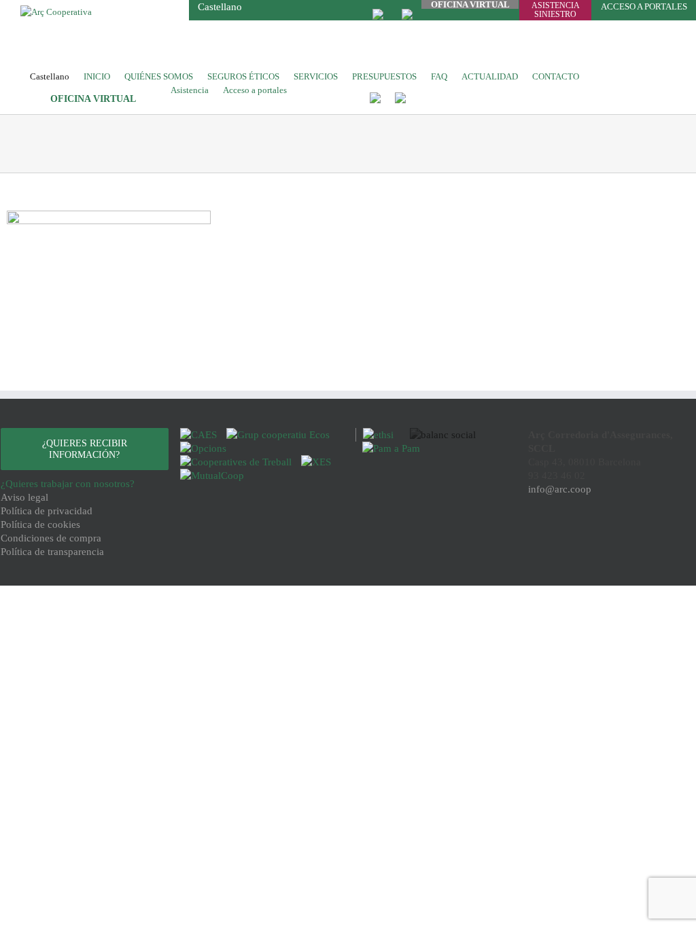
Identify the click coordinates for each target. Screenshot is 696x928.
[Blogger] (647, 539)
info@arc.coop (559, 489)
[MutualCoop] (212, 475)
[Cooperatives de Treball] (237, 462)
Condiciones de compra (51, 538)
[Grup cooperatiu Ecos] (278, 434)
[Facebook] (572, 539)
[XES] (316, 462)
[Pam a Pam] (387, 448)
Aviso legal (24, 497)
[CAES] (200, 434)
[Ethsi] (376, 434)
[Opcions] (203, 448)
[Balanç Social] (439, 434)
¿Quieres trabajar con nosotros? (68, 483)
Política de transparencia (52, 551)
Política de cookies (40, 524)
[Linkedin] (628, 539)
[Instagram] (611, 539)
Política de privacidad (46, 510)
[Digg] (592, 539)
